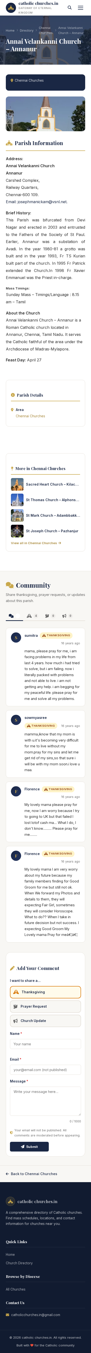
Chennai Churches (46, 30)
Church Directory (19, 1263)
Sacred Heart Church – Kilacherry (53, 484)
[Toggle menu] (80, 8)
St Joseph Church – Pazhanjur (52, 531)
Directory (26, 30)
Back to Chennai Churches (34, 1174)
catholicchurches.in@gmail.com (35, 1315)
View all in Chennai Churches (34, 543)
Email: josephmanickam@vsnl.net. (36, 201)
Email (15, 1059)
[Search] (70, 8)
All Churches (15, 1289)
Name (16, 1034)
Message (19, 1081)
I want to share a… (25, 981)
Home (10, 30)
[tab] (14, 616)
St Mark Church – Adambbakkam (53, 515)
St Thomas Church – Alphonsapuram (53, 500)
